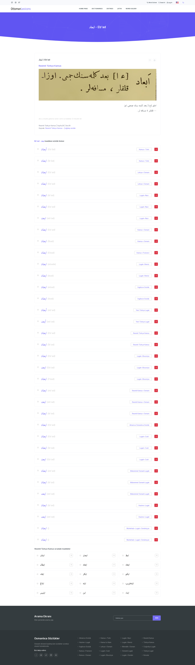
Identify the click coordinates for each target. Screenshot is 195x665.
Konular (146, 655)
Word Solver (152, 2)
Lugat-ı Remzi (144, 264)
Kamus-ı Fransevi (143, 253)
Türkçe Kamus (148, 642)
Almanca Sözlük (85, 638)
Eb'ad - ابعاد (39, 141)
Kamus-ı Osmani (143, 230)
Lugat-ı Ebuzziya (143, 356)
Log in (170, 2)
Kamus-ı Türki (144, 149)
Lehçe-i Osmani (143, 172)
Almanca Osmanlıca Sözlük (139, 425)
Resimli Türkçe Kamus (50, 66)
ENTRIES (110, 8)
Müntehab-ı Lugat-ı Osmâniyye (138, 528)
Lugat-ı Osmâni (127, 655)
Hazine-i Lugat (144, 505)
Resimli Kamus (148, 638)
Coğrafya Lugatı (149, 647)
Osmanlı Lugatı (127, 651)
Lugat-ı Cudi (144, 436)
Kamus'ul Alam (105, 642)
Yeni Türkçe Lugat (142, 310)
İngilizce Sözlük (143, 287)
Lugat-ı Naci (144, 195)
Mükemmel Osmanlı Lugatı (139, 471)
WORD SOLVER (131, 8)
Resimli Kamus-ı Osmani (140, 391)
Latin (119, 8)
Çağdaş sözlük (69, 128)
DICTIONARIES (97, 8)
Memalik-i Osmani (128, 647)
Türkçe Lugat (148, 651)
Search (162, 2)
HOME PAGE (83, 8)
